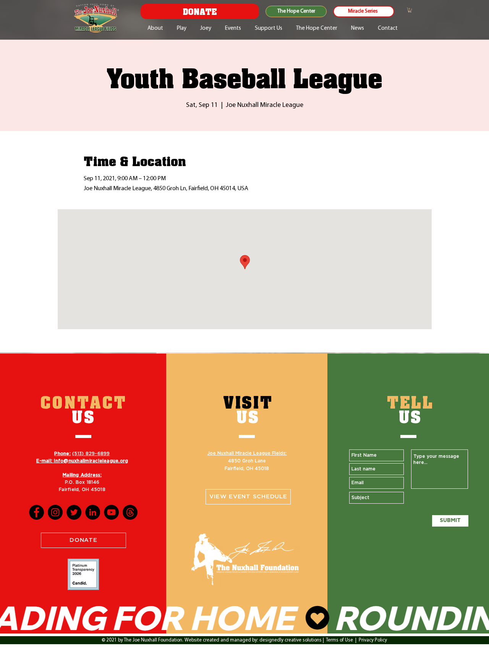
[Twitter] (73, 512)
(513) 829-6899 (91, 453)
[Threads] (130, 512)
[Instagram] (55, 512)
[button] (410, 10)
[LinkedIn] (92, 512)
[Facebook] (36, 512)
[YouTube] (111, 512)
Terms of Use (339, 640)
